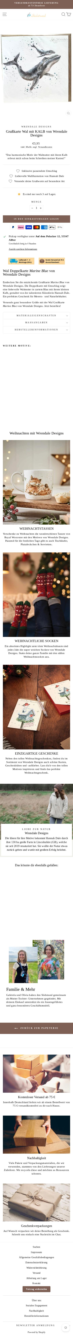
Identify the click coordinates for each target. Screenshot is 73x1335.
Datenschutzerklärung (36, 1262)
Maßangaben (36, 323)
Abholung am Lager (36, 1278)
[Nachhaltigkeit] (36, 1135)
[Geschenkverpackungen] (36, 1203)
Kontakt (36, 1283)
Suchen (36, 1247)
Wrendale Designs (36, 127)
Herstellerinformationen (36, 330)
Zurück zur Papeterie (39, 1028)
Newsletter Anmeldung (35, 1325)
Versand (37, 1273)
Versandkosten (45, 147)
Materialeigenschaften (36, 316)
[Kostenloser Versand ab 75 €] (36, 1074)
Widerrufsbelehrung (36, 1268)
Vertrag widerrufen (36, 1289)
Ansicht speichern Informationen (23, 249)
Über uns (36, 1300)
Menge (36, 202)
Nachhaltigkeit (36, 1311)
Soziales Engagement (36, 1305)
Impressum (36, 1252)
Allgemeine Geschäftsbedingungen (36, 1257)
